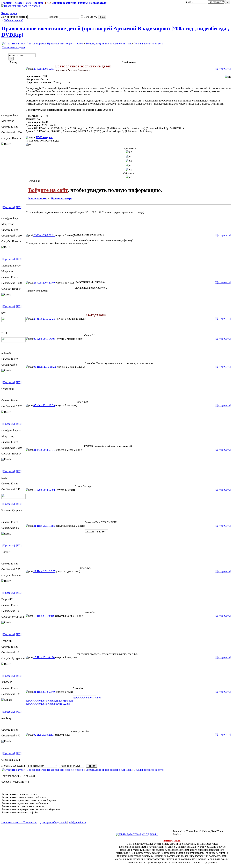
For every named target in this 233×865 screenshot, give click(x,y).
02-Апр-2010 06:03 (44, 338)
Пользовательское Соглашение (19, 822)
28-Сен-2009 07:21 (44, 235)
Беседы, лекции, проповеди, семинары (108, 43)
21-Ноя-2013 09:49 (44, 691)
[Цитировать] (223, 68)
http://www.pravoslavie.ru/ (87, 697)
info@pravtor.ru (77, 822)
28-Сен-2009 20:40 (44, 282)
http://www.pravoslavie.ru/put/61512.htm (48, 703)
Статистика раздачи (13, 47)
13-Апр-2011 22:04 (44, 489)
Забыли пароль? (13, 20)
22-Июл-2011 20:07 (44, 571)
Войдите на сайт (48, 190)
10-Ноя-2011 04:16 (44, 615)
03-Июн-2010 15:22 (44, 366)
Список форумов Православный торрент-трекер (55, 43)
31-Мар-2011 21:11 (44, 449)
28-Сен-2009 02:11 (44, 68)
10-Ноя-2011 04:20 (44, 657)
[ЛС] (18, 207)
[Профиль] (8, 207)
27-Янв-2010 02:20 (44, 318)
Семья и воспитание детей (149, 43)
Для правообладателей (53, 822)
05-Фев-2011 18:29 (44, 405)
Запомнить (90, 16)
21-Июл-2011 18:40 (44, 525)
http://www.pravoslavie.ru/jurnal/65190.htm (49, 700)
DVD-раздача (44, 137)
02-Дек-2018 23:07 (44, 734)
